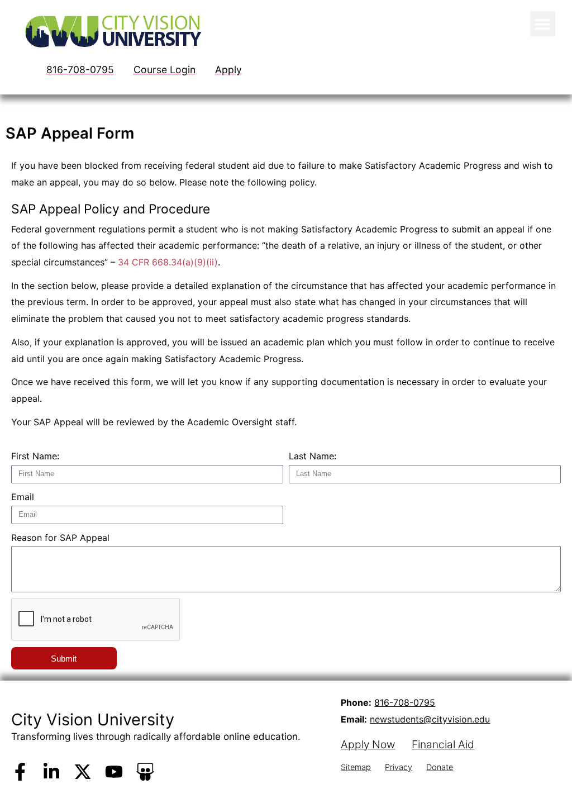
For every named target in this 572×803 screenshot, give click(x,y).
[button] (542, 23)
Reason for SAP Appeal (60, 537)
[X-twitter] (83, 772)
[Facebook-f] (20, 772)
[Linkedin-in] (51, 772)
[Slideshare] (145, 772)
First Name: (35, 456)
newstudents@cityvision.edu (430, 719)
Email (22, 496)
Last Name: (312, 456)
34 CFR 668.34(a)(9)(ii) (168, 262)
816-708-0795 (404, 702)
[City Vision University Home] (111, 31)
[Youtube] (114, 772)
